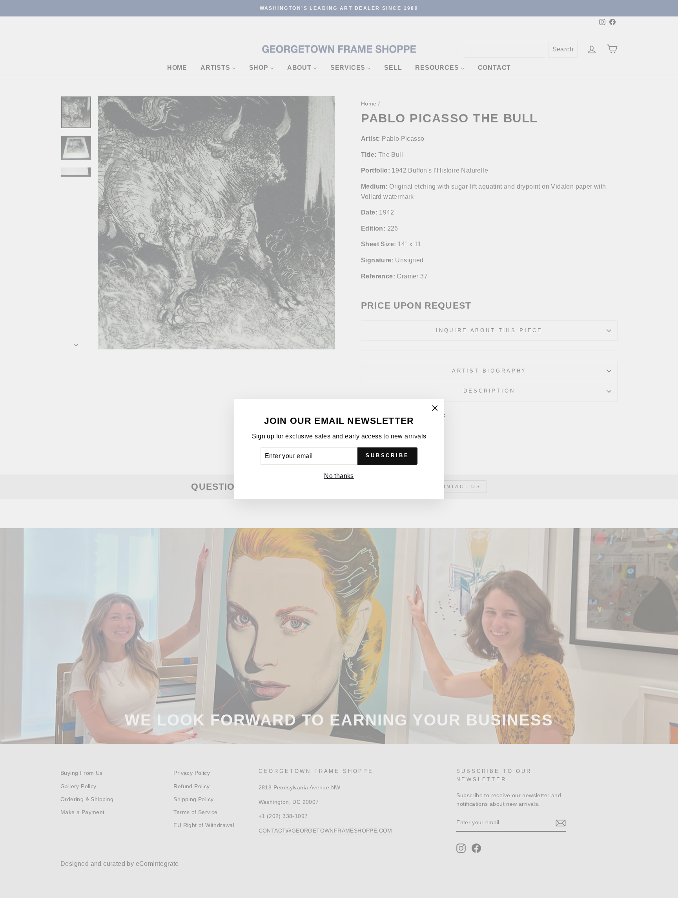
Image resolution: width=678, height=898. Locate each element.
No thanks (339, 476)
